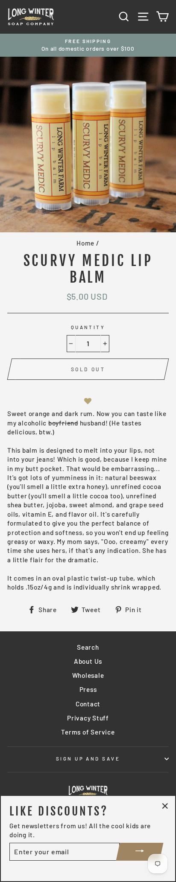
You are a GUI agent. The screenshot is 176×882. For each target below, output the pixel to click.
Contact (88, 704)
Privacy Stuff (88, 718)
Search (88, 647)
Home (85, 243)
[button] (88, 401)
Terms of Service (87, 732)
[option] (88, 45)
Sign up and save (88, 758)
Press (88, 689)
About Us (88, 661)
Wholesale (88, 675)
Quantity (88, 327)
